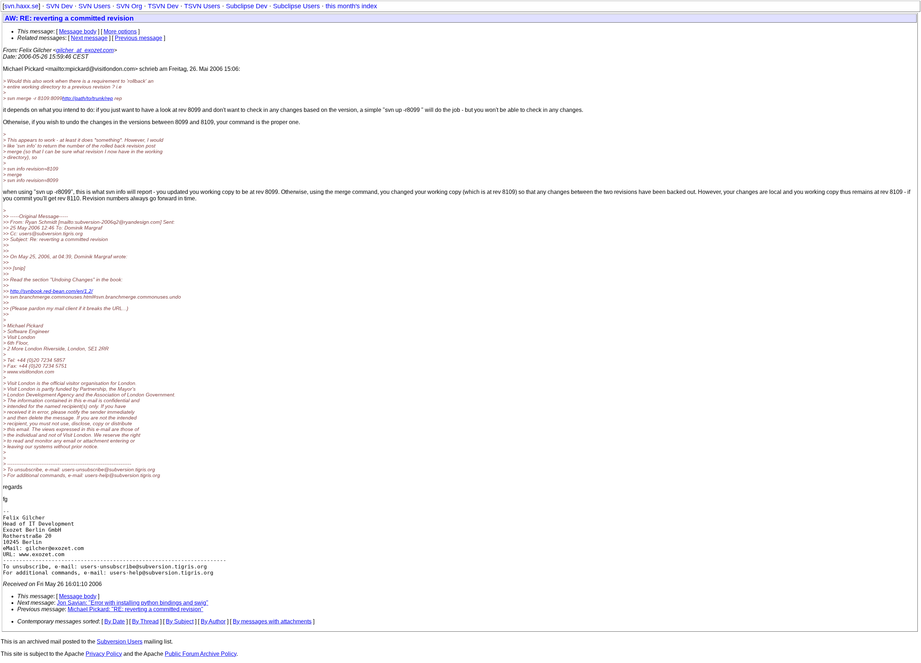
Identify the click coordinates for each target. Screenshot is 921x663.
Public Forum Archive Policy (200, 654)
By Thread (145, 621)
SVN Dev (59, 6)
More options (120, 31)
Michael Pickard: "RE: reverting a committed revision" (135, 609)
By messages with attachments (272, 621)
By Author (213, 621)
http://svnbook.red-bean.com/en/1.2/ (51, 291)
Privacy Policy (104, 654)
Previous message (138, 38)
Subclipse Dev (246, 6)
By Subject (180, 621)
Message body (77, 31)
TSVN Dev (163, 6)
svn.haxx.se (21, 6)
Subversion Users (119, 642)
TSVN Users (202, 6)
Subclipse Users (296, 6)
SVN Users (94, 6)
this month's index (351, 6)
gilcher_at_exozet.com (85, 50)
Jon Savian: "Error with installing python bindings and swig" (132, 603)
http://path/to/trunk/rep (87, 98)
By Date (114, 621)
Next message (89, 38)
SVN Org (129, 6)
